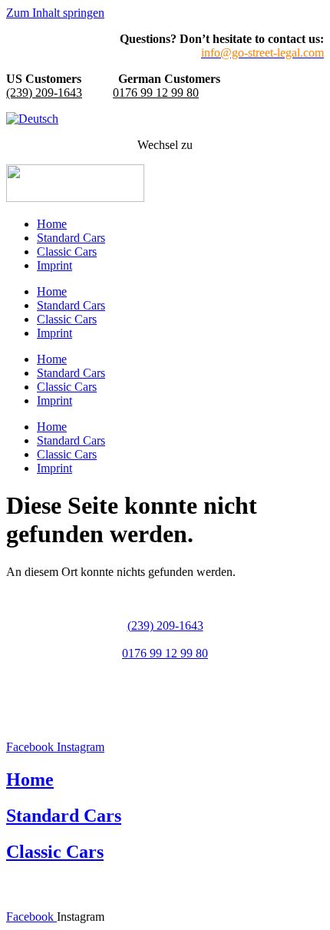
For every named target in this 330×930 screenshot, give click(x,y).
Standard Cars (71, 237)
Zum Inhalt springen (55, 12)
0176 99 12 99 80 (156, 92)
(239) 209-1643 (44, 92)
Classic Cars (67, 251)
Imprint (54, 265)
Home (52, 223)
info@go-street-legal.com (165, 680)
